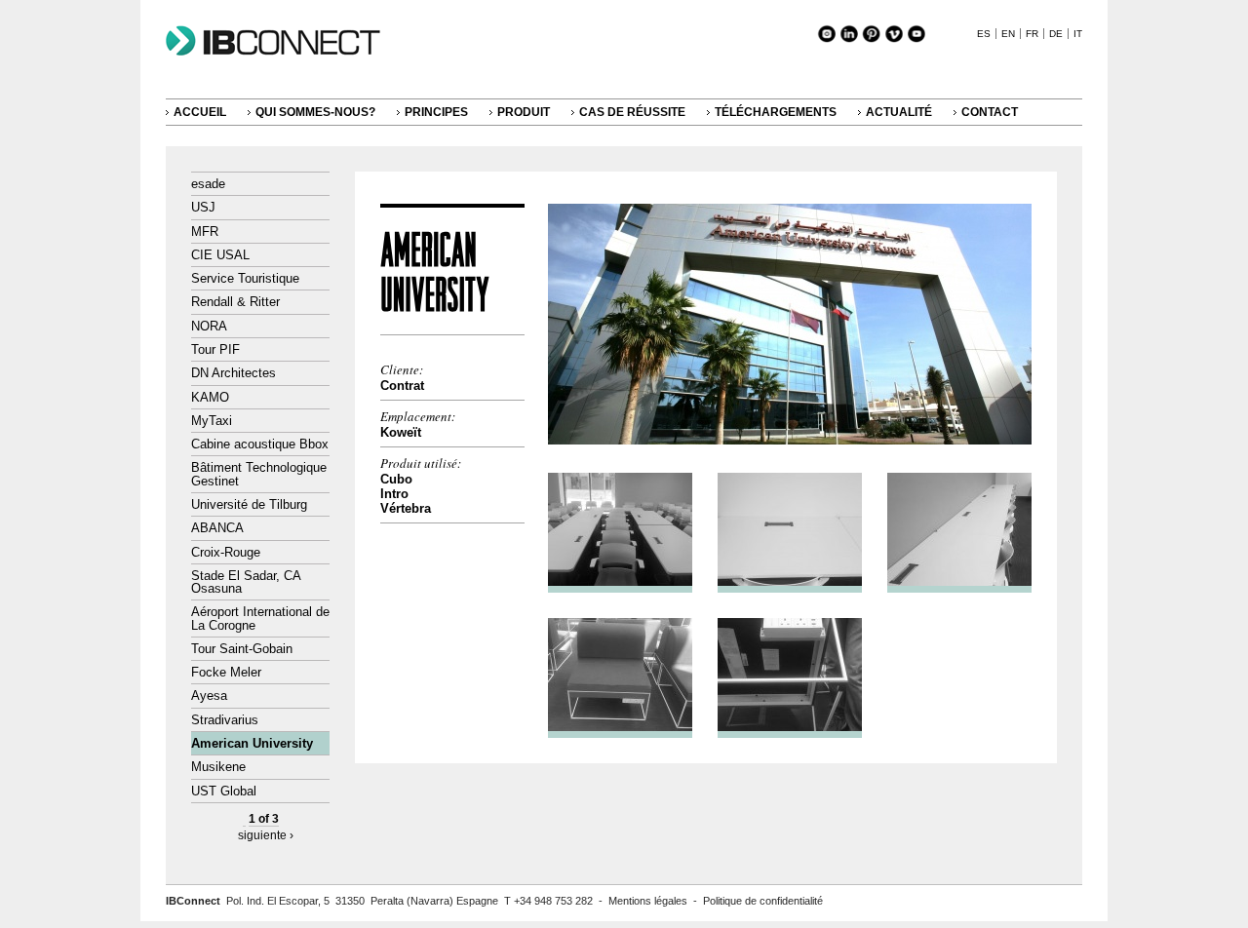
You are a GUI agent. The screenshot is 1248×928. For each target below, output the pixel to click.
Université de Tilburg (249, 504)
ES (984, 33)
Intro (394, 493)
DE (1056, 33)
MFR (204, 231)
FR (1032, 33)
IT (1077, 33)
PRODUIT (523, 112)
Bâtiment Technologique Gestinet (259, 473)
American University (252, 743)
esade (208, 183)
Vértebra (405, 508)
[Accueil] (283, 56)
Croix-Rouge (225, 552)
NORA (209, 326)
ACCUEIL (200, 112)
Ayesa (209, 695)
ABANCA (217, 528)
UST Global (223, 791)
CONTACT (989, 112)
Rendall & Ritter (235, 301)
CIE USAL (220, 255)
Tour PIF (215, 349)
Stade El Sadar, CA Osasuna (246, 582)
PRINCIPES (436, 112)
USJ (203, 207)
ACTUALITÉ (899, 112)
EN (1008, 33)
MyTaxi (211, 420)
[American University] (790, 440)
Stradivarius (224, 720)
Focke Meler (226, 672)
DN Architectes (233, 373)
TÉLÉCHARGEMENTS (776, 112)
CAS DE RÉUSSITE (632, 112)
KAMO (210, 397)
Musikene (218, 766)
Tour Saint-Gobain (241, 648)
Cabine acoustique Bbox (260, 444)
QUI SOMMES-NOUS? (315, 112)
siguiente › (265, 835)
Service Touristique (245, 278)
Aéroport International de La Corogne (260, 618)
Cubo (396, 479)
